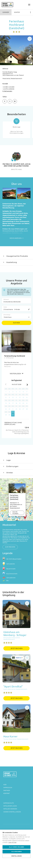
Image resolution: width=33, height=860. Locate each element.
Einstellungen (16, 856)
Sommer (6, 12)
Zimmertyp (6, 314)
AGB (4, 784)
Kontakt (6, 793)
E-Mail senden (7, 91)
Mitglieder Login (10, 806)
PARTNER (6, 790)
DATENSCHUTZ (8, 803)
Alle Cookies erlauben (16, 847)
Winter (17, 12)
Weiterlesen (15, 374)
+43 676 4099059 (8, 89)
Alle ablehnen (16, 851)
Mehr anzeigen (16, 238)
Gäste (5, 307)
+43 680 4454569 (8, 87)
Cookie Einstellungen (12, 812)
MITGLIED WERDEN (10, 809)
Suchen (16, 323)
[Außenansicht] (9, 193)
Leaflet (21, 520)
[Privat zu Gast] (7, 4)
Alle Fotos (23, 62)
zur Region (10, 547)
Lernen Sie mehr (12, 842)
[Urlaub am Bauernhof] (9, 774)
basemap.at (30, 520)
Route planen (15, 512)
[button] (13, 519)
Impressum (7, 787)
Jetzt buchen (17, 648)
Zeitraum (6, 299)
